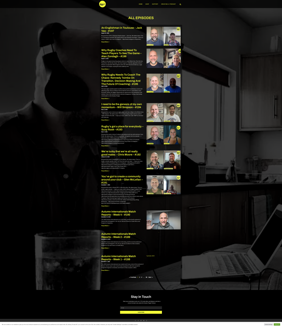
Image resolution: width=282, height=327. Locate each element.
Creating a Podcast (168, 4)
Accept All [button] (277, 324)
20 (146, 277)
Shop (147, 4)
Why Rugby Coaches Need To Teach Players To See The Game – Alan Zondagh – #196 (121, 53)
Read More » (105, 42)
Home (141, 4)
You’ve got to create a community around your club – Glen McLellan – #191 (122, 179)
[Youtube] (143, 320)
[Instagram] (135, 320)
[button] (180, 4)
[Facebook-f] (138, 320)
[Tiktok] (146, 320)
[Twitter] (141, 320)
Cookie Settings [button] (268, 324)
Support (155, 4)
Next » (151, 277)
